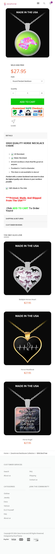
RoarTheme (18, 536)
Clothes (6, 493)
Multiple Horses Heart (27, 299)
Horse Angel (27, 439)
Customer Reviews (14, 225)
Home (6, 453)
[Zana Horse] (10, 3)
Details (9, 135)
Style (12, 77)
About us (7, 476)
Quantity (14, 89)
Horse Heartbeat (27, 369)
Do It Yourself (9, 510)
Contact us (33, 480)
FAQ (30, 471)
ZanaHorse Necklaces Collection (22, 453)
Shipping (32, 476)
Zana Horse (21, 533)
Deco (6, 502)
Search (6, 471)
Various (6, 506)
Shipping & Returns (14, 218)
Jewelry (6, 498)
